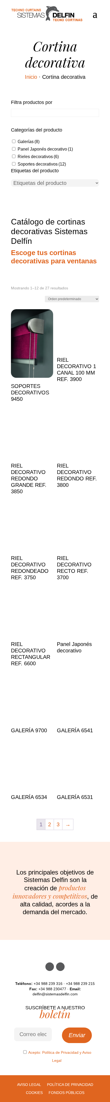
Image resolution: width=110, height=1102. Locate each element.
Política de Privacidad (60, 1052)
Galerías (29, 141)
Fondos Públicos (66, 1093)
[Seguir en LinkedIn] (60, 966)
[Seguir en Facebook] (49, 966)
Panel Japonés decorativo (45, 149)
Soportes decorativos (42, 164)
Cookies (34, 1093)
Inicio (31, 77)
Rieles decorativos (38, 156)
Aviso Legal (29, 1085)
